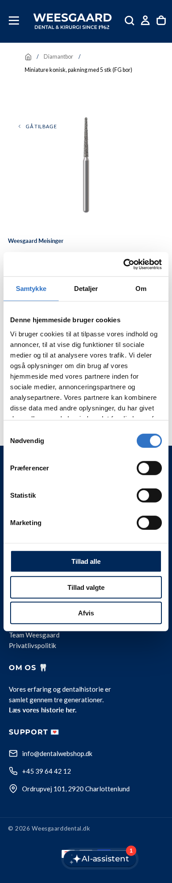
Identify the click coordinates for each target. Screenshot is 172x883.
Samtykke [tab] (31, 288)
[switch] (149, 468)
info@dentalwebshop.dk (57, 753)
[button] (14, 20)
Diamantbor (58, 56)
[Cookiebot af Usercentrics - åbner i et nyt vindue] (124, 264)
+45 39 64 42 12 (46, 771)
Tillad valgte (86, 587)
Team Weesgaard (34, 635)
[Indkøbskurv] (161, 20)
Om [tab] (140, 288)
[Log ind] (145, 20)
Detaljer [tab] (86, 288)
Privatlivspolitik (32, 646)
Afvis (86, 613)
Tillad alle (86, 561)
